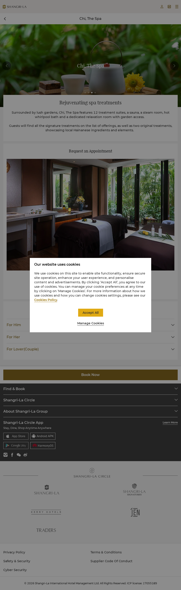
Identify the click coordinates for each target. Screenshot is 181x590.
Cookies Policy (45, 300)
